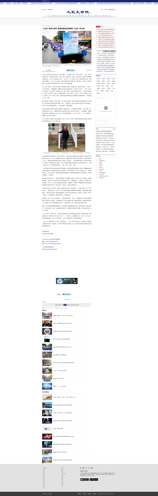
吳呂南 (108, 81)
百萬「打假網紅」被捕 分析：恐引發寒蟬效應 (107, 63)
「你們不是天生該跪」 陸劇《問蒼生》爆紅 (107, 55)
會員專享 (54, 15)
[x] (89, 468)
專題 (64, 25)
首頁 (48, 15)
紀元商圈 (105, 9)
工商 (62, 485)
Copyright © (100, 493)
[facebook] (83, 468)
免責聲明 (89, 493)
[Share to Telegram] (71, 70)
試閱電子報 (44, 9)
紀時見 (100, 158)
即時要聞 (47, 25)
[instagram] (81, 468)
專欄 (80, 15)
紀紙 (100, 15)
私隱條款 (94, 493)
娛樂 (110, 15)
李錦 (112, 85)
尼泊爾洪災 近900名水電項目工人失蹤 (105, 31)
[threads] (86, 468)
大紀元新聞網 (59, 25)
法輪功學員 (57, 307)
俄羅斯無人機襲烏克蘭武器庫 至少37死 (105, 37)
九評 (66, 307)
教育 (107, 15)
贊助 (102, 9)
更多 (112, 90)
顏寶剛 (103, 83)
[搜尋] (115, 9)
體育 (103, 15)
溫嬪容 (102, 90)
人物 (44, 487)
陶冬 (98, 90)
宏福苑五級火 (101, 177)
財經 (73, 15)
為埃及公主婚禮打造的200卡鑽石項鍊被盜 (106, 41)
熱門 (61, 15)
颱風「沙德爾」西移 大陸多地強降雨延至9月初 (106, 29)
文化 (92, 15)
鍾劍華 (103, 78)
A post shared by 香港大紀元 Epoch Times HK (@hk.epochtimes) (109, 124)
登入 (65, 304)
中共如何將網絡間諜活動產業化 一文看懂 (106, 33)
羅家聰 (113, 81)
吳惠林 (98, 88)
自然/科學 (96, 15)
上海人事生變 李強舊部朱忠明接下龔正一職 (106, 47)
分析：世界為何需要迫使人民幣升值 (105, 35)
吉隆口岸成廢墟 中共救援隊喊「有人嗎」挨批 (107, 61)
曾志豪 (98, 78)
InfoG (76, 15)
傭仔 (103, 85)
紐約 (52, 307)
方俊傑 (113, 78)
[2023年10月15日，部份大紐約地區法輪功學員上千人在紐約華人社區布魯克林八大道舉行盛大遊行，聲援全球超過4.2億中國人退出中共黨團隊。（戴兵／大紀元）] (66, 47)
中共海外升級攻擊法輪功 (103, 176)
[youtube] (92, 468)
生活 (86, 15)
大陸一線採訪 (101, 174)
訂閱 (72, 304)
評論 (83, 15)
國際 (70, 15)
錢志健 (98, 81)
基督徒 (62, 307)
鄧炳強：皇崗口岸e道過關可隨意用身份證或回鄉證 (107, 67)
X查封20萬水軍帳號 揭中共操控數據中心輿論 (106, 69)
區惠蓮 (98, 93)
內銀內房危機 (101, 169)
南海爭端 (100, 164)
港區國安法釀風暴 (102, 172)
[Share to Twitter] (69, 70)
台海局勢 (100, 162)
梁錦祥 (103, 81)
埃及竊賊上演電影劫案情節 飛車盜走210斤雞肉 (106, 59)
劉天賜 (108, 78)
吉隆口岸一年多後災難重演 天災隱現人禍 (106, 45)
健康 (89, 15)
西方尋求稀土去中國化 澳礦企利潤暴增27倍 (106, 43)
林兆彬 (98, 85)
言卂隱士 (109, 88)
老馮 (114, 88)
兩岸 (67, 15)
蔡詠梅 (113, 83)
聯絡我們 (84, 493)
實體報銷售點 (50, 9)
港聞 (64, 15)
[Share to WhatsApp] (72, 70)
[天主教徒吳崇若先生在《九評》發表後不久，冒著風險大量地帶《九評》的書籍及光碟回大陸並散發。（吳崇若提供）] (66, 137)
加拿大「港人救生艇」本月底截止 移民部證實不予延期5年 (107, 54)
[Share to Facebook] (67, 70)
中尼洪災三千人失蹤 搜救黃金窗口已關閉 (106, 39)
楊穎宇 (108, 83)
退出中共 (47, 307)
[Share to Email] (74, 70)
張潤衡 (107, 85)
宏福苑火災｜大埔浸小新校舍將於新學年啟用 (106, 71)
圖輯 (62, 483)
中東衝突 (100, 165)
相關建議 (79, 493)
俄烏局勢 (100, 167)
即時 (58, 15)
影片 (44, 469)
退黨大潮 (53, 25)
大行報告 (100, 170)
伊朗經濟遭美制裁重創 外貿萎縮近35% (106, 65)
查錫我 (107, 90)
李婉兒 (103, 88)
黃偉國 (98, 83)
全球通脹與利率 (102, 160)
